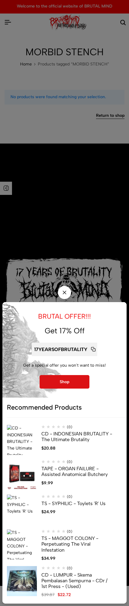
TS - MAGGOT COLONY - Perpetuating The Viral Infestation (69, 544)
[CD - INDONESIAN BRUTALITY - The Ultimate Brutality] (22, 440)
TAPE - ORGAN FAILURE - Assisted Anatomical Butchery (74, 471)
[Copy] (93, 349)
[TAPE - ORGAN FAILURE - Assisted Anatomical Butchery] (22, 475)
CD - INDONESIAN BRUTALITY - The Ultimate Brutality (76, 436)
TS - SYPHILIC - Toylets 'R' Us (73, 503)
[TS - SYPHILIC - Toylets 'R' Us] (22, 510)
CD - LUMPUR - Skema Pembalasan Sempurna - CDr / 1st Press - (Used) (74, 580)
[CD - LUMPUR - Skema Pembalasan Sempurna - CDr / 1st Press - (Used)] (22, 581)
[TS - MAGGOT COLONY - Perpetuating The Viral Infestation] (22, 544)
